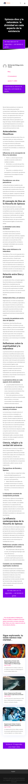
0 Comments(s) (12, 76)
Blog (9, 71)
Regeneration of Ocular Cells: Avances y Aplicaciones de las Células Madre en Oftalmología (12, 662)
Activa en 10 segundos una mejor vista (14, 745)
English (13, 771)
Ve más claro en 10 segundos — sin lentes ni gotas (14, 44)
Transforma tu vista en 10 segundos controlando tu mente (13, 89)
